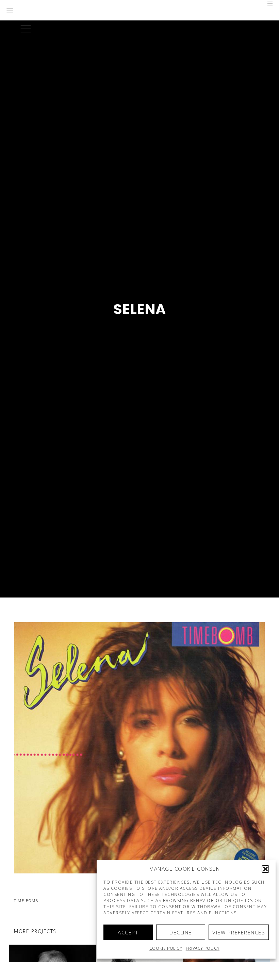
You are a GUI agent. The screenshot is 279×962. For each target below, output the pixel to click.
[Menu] (268, 3)
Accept (128, 932)
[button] (265, 869)
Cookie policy (165, 948)
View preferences (238, 932)
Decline (180, 932)
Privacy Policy (202, 948)
